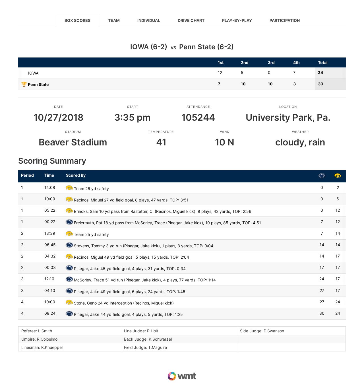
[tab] (77, 20)
